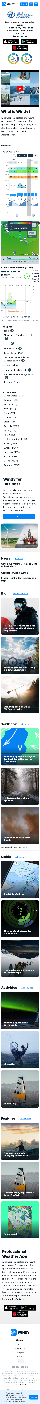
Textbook (9, 724)
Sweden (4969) (11, 448)
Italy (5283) (9, 435)
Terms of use (24, 1385)
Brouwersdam (10, 349)
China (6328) (10, 417)
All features (25, 1119)
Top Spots (6, 327)
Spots (20, 1344)
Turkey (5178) (10, 443)
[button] (31, 276)
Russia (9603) (10, 404)
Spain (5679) (10, 430)
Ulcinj (7, 344)
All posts (25, 724)
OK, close (34, 1397)
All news (19, 559)
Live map (20, 1340)
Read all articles (20, 594)
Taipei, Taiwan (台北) (14, 353)
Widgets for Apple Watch (14, 573)
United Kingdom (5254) (15, 439)
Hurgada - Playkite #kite (15, 370)
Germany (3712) (11, 461)
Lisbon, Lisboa (11, 365)
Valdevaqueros (10, 152)
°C (8, 177)
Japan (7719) (10, 409)
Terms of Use (20, 1401)
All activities (27, 988)
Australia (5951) (11, 426)
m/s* (7, 171)
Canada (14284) (11, 400)
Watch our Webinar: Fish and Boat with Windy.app (19, 565)
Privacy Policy (15, 1385)
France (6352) (10, 413)
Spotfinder (20, 1349)
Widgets (20, 1353)
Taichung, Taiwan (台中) (15, 382)
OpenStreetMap (25, 254)
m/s (8, 168)
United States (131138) (14, 396)
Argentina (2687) (12, 465)
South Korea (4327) (13, 457)
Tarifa (6, 331)
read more (20, 36)
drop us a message (28, 1382)
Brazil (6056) (10, 422)
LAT (8, 205)
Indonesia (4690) (12, 452)
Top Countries (8, 392)
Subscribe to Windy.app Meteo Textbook (14, 847)
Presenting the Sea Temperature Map (18, 579)
